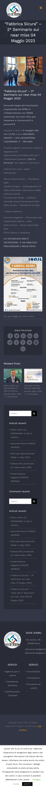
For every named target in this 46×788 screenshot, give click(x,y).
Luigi (9, 316)
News (31, 316)
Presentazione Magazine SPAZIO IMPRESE (19, 477)
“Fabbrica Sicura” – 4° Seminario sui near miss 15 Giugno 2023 (22, 579)
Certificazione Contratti (12, 693)
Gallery (16, 375)
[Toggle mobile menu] (41, 7)
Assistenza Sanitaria (12, 683)
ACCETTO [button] (27, 784)
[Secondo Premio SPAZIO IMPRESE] (33, 376)
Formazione (34, 678)
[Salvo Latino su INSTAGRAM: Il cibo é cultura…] (13, 376)
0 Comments (11, 397)
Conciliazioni (33, 671)
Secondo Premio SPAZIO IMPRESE (29, 375)
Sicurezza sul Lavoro (33, 686)
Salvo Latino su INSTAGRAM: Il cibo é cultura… (9, 375)
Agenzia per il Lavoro (13, 673)
